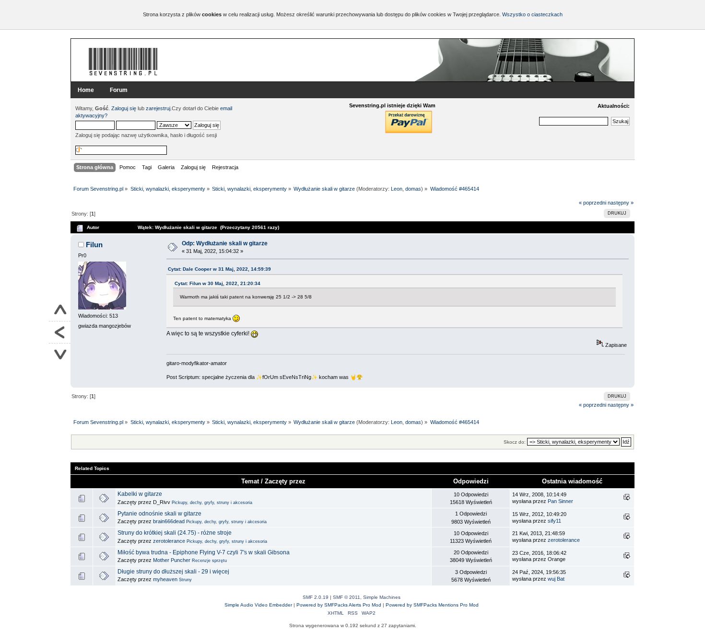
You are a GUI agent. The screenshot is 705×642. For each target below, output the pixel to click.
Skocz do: (515, 442)
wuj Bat (556, 579)
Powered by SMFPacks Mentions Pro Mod (432, 605)
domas (413, 189)
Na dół (59, 354)
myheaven (165, 579)
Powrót (59, 332)
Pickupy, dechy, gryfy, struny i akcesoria (212, 502)
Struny (185, 579)
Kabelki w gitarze (140, 494)
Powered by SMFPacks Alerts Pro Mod (338, 605)
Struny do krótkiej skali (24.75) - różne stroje (175, 532)
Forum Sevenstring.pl (123, 61)
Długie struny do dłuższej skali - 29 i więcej (173, 571)
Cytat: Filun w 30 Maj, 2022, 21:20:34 (217, 283)
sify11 (554, 521)
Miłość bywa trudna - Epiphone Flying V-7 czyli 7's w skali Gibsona (204, 552)
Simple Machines (381, 597)
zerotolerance (169, 541)
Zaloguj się (123, 108)
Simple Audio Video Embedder (258, 605)
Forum (119, 90)
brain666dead (169, 521)
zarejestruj (158, 108)
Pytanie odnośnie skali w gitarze (159, 513)
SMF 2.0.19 (316, 597)
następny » (621, 203)
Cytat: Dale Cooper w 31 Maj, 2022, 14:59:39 (219, 269)
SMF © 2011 (346, 597)
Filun (94, 245)
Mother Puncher (171, 560)
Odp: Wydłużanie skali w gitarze (225, 243)
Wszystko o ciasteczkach (532, 14)
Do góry (59, 310)
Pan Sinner (560, 501)
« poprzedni (592, 203)
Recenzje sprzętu (209, 560)
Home (86, 90)
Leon (396, 189)
